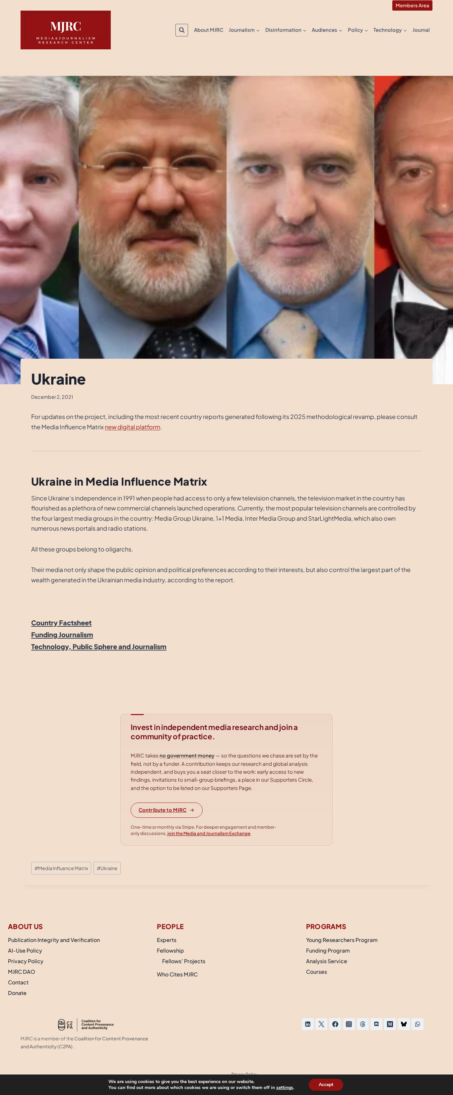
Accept (326, 1084)
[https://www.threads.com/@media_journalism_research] (363, 1024)
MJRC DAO (21, 971)
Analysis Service (326, 961)
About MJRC (209, 29)
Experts (166, 939)
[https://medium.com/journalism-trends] (390, 1024)
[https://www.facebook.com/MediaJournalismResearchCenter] (335, 1024)
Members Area (412, 5)
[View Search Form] (181, 30)
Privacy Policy (25, 961)
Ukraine (107, 868)
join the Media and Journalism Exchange (208, 833)
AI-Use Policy (25, 950)
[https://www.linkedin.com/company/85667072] (308, 1024)
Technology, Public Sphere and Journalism (98, 646)
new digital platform (132, 427)
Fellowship (170, 950)
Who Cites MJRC (177, 974)
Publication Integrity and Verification (54, 939)
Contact (18, 982)
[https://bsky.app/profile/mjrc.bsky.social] (404, 1024)
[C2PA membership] (85, 1024)
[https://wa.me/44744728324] (417, 1024)
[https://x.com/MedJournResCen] (321, 1024)
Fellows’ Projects (183, 961)
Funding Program (328, 950)
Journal (421, 29)
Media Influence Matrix (61, 868)
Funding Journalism (62, 634)
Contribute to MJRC (163, 810)
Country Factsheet (61, 622)
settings (284, 1088)
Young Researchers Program (342, 939)
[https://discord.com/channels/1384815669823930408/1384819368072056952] (376, 1024)
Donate (17, 992)
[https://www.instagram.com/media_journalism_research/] (349, 1024)
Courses (316, 971)
